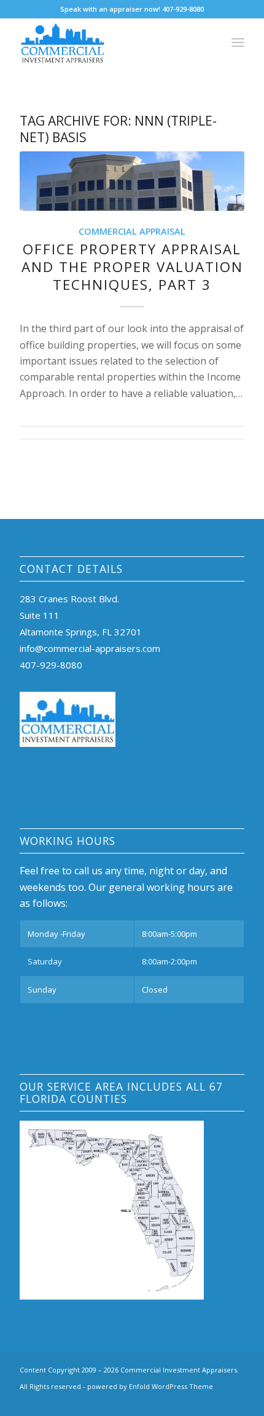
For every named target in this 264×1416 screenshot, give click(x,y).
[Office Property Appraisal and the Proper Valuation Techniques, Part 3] (132, 181)
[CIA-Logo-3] (109, 42)
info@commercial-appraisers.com (90, 648)
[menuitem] (237, 42)
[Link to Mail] (235, 1400)
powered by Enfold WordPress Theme (150, 1386)
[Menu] (237, 42)
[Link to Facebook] (198, 1400)
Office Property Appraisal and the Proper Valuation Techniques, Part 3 (132, 267)
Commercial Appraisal (132, 231)
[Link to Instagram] (217, 1400)
